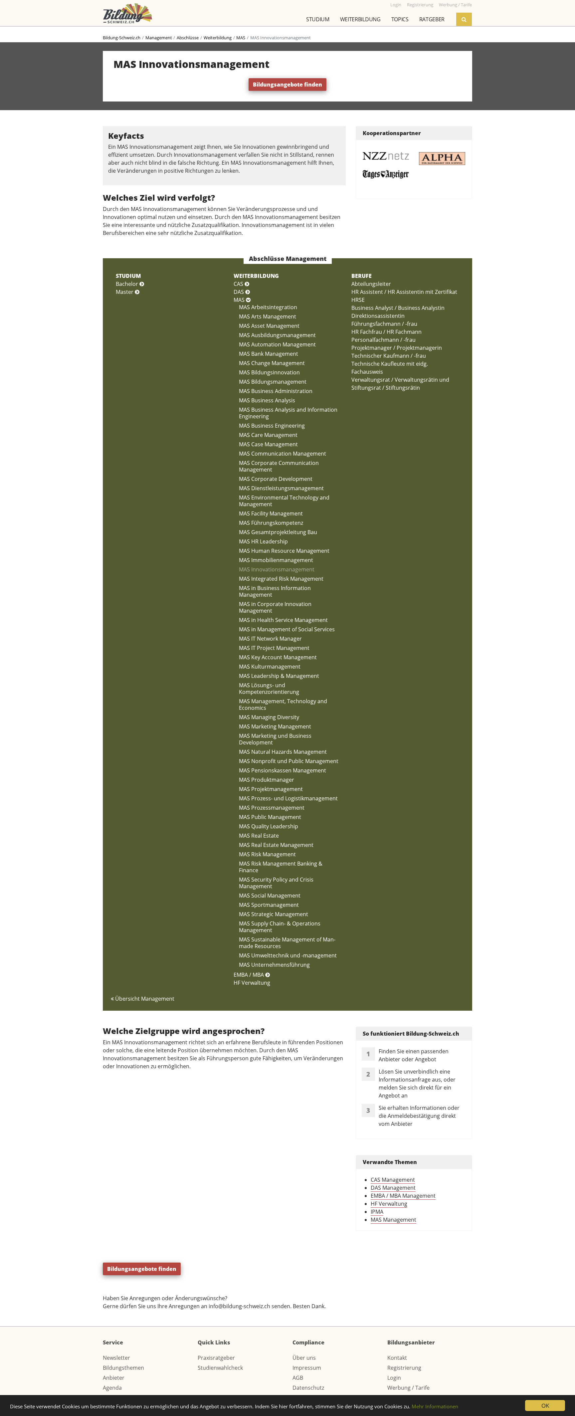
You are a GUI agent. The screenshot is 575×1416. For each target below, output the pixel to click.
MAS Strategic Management (273, 914)
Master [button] (125, 292)
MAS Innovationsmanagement (276, 569)
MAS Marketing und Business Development (275, 739)
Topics (400, 19)
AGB (297, 1377)
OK (545, 1405)
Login (394, 1377)
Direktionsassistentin (378, 315)
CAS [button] (239, 284)
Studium (317, 19)
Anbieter (113, 1377)
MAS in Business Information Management (275, 591)
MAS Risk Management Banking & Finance (280, 867)
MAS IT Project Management (274, 648)
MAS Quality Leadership (268, 826)
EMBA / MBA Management (403, 1195)
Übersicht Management (144, 998)
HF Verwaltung (252, 982)
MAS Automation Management (277, 344)
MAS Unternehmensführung (274, 964)
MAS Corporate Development (275, 479)
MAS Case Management (268, 444)
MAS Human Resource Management (284, 550)
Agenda (112, 1387)
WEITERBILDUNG (256, 276)
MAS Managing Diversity (269, 717)
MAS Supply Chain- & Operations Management (279, 927)
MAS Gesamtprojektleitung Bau (278, 532)
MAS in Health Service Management (283, 620)
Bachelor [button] (127, 284)
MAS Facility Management (271, 513)
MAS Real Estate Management (276, 845)
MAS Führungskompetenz (271, 522)
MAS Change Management (272, 363)
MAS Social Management (269, 895)
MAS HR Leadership (263, 541)
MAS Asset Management (269, 325)
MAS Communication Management (282, 453)
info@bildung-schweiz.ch (239, 1306)
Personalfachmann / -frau (383, 339)
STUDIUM (128, 276)
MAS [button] (240, 299)
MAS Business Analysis (267, 400)
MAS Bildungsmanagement (272, 381)
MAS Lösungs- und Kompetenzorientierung (269, 689)
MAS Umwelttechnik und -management (288, 955)
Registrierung (404, 1367)
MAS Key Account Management (278, 657)
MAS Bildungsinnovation (269, 372)
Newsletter (116, 1357)
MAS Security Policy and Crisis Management (276, 883)
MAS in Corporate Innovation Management (275, 607)
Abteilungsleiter (371, 284)
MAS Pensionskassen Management (282, 770)
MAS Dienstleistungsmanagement (281, 488)
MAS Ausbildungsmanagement (277, 335)
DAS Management (393, 1187)
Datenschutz (308, 1387)
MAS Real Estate (259, 835)
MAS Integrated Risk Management (281, 578)
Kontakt (397, 1357)
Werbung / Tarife (408, 1387)
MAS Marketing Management (275, 726)
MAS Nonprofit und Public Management (288, 761)
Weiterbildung (360, 19)
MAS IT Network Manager (270, 638)
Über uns (304, 1357)
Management (158, 38)
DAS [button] (239, 292)
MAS (240, 38)
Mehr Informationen (435, 1406)
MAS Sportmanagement (269, 905)
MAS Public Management (270, 817)
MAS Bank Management (268, 353)
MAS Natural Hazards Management (283, 751)
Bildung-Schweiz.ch (121, 38)
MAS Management (393, 1219)
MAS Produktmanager (266, 779)
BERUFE (361, 276)
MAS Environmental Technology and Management (284, 501)
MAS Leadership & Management (279, 676)
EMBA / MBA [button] (249, 974)
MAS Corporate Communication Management (279, 466)
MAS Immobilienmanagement (276, 560)
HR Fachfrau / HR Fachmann (386, 331)
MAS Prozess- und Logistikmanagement (288, 798)
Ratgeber (432, 19)
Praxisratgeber (216, 1357)
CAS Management (393, 1179)
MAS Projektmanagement (271, 789)
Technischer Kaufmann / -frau (388, 355)
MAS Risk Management (267, 854)
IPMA (377, 1211)
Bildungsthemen (123, 1367)
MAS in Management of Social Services (287, 629)
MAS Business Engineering (272, 425)
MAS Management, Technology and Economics (283, 704)
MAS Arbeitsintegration (268, 307)
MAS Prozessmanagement (271, 807)
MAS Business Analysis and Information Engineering (288, 413)
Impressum (306, 1367)
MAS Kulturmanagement (269, 666)
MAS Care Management (268, 435)
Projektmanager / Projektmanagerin (396, 347)
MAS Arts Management (267, 316)
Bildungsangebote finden (287, 84)
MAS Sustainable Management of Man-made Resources (287, 943)
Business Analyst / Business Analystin (398, 307)
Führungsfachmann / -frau (384, 323)
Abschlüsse (188, 38)
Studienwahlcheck (220, 1367)
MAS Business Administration (275, 391)
